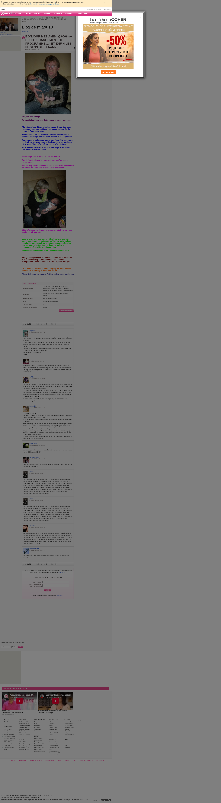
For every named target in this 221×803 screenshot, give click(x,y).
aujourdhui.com (11, 13)
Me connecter (97, 9)
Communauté (57, 13)
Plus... (86, 13)
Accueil (28, 13)
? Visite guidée (106, 9)
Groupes (47, 13)
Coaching (37, 13)
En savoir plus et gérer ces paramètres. (44, 4)
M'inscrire (90, 9)
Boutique (78, 13)
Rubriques (68, 13)
